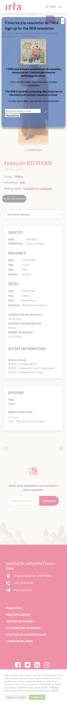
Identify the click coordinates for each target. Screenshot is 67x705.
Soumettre (12, 115)
